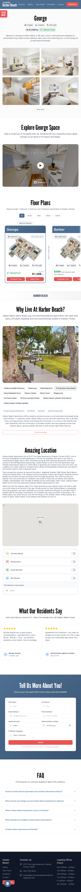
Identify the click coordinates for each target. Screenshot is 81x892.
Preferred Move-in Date (50, 721)
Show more (40, 109)
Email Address (13, 712)
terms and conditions (52, 747)
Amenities (51, 4)
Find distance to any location (14, 585)
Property (21, 4)
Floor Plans (40, 4)
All (22, 215)
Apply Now (72, 4)
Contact (60, 4)
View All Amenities (40, 432)
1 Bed (39, 215)
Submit (40, 742)
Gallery (30, 4)
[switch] (40, 553)
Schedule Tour (16, 279)
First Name (12, 702)
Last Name (46, 702)
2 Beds (48, 215)
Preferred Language (15, 731)
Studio (30, 215)
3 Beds (57, 215)
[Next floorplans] (77, 250)
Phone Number (47, 712)
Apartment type (14, 721)
